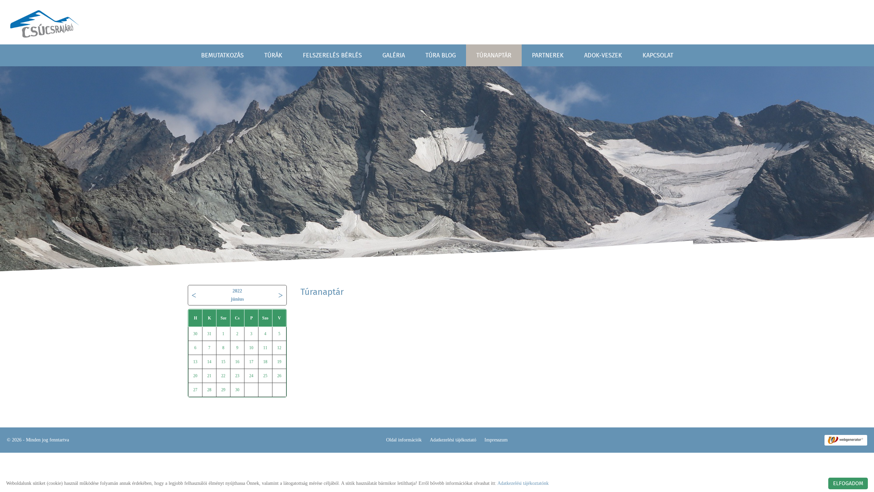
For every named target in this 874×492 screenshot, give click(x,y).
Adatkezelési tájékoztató (453, 439)
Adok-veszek (603, 55)
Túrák (273, 55)
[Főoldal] (44, 24)
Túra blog (440, 55)
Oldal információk (404, 439)
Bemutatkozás (222, 55)
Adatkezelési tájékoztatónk (523, 483)
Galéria (393, 55)
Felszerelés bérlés (332, 55)
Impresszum (496, 439)
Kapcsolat (658, 55)
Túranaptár (493, 55)
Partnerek (548, 55)
